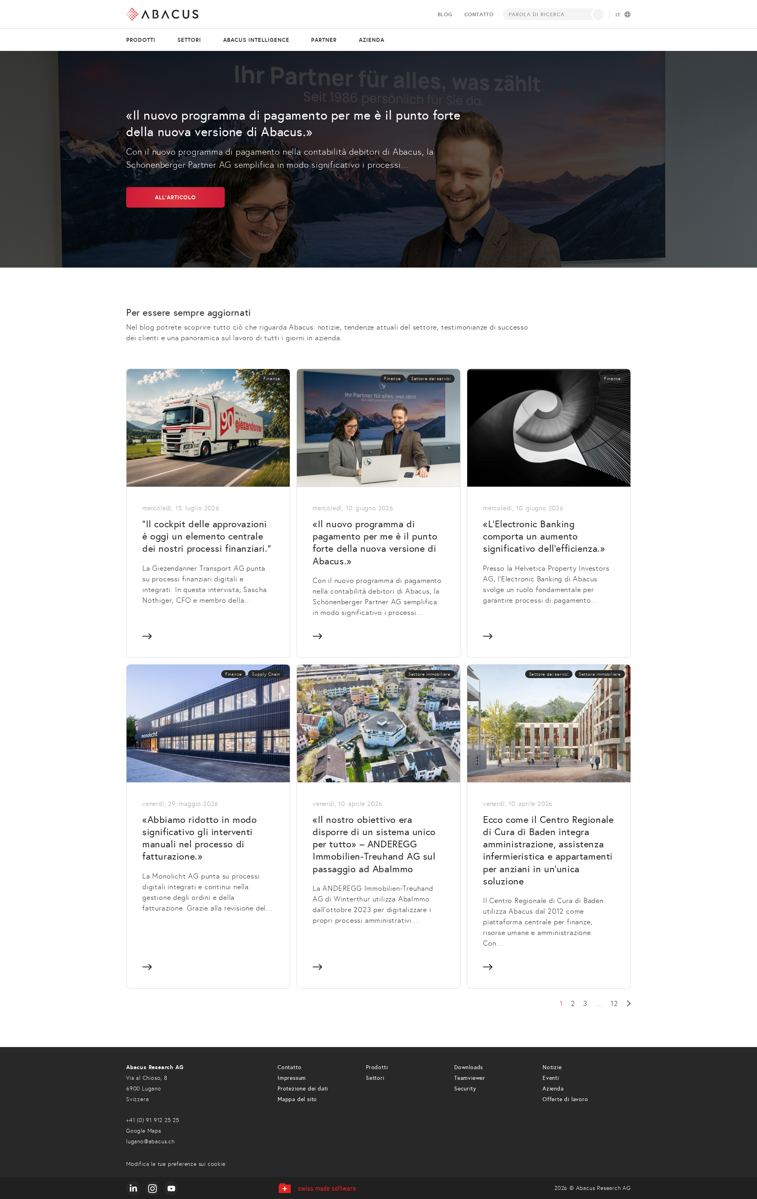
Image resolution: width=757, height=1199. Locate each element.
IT (618, 15)
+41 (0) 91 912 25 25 (152, 1120)
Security (465, 1088)
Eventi (551, 1078)
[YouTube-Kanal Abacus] (171, 1188)
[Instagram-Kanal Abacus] (152, 1188)
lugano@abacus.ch (150, 1141)
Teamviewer (469, 1078)
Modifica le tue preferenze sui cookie (176, 1164)
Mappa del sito (297, 1099)
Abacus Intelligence (256, 39)
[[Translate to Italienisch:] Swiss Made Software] (317, 1188)
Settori (189, 39)
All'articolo (175, 197)
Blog (445, 14)
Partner (324, 39)
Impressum (292, 1078)
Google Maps (143, 1131)
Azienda (371, 39)
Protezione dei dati (303, 1088)
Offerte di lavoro (565, 1099)
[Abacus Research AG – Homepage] (162, 14)
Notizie (552, 1067)
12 (614, 1003)
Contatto (479, 14)
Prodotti (140, 39)
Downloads (468, 1067)
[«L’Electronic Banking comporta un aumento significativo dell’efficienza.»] (548, 513)
